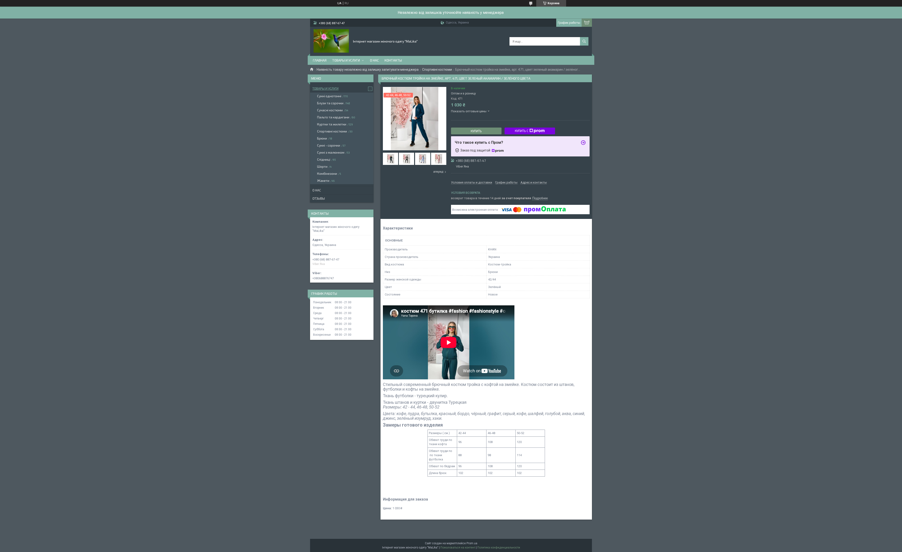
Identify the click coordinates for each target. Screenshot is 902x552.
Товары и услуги (346, 60)
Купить (476, 131)
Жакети (323, 181)
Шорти (322, 166)
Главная (320, 60)
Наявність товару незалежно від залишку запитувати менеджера (368, 69)
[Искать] (584, 41)
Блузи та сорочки (330, 103)
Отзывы (318, 198)
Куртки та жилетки (331, 124)
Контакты (393, 60)
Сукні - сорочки (328, 145)
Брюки (322, 138)
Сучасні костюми (330, 110)
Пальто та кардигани (333, 117)
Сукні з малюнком (330, 152)
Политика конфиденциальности (498, 547)
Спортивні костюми (437, 69)
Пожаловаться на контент (457, 547)
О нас (374, 60)
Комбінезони (327, 173)
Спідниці (323, 159)
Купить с (521, 131)
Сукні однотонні (329, 96)
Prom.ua (472, 543)
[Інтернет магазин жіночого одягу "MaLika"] (331, 41)
